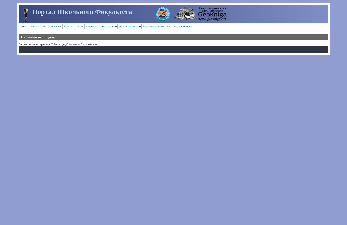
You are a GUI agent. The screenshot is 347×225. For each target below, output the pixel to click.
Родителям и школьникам (100, 26)
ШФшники (55, 26)
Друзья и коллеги (128, 26)
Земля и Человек (183, 26)
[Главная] (25, 20)
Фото (80, 26)
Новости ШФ (38, 26)
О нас (24, 26)
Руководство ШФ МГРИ (156, 26)
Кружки (68, 26)
